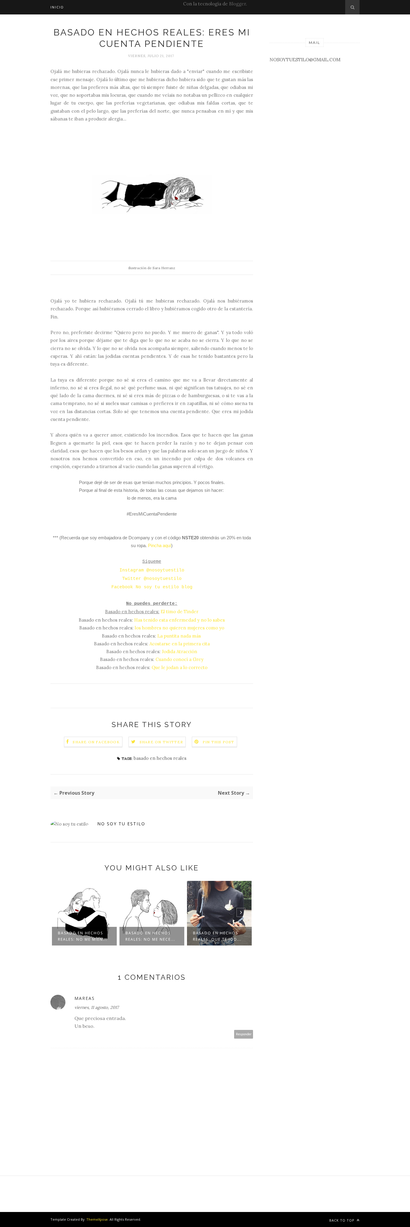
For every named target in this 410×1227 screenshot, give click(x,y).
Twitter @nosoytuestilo (152, 578)
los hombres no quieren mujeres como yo (179, 628)
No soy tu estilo (121, 824)
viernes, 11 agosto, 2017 (96, 1007)
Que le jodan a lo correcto (179, 667)
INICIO (57, 7)
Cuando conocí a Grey (179, 659)
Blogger (237, 4)
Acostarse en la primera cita (179, 644)
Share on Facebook (96, 742)
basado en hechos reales (160, 758)
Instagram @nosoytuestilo (151, 570)
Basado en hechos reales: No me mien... (82, 936)
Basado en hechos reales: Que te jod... (217, 936)
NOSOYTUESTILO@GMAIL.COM (305, 59)
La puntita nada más (179, 636)
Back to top (342, 1220)
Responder (244, 1034)
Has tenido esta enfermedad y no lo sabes (179, 620)
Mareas (84, 998)
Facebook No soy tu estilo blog (151, 587)
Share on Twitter (161, 742)
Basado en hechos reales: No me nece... (150, 936)
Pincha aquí (159, 545)
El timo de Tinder (179, 611)
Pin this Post (218, 742)
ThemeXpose (97, 1219)
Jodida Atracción (179, 651)
